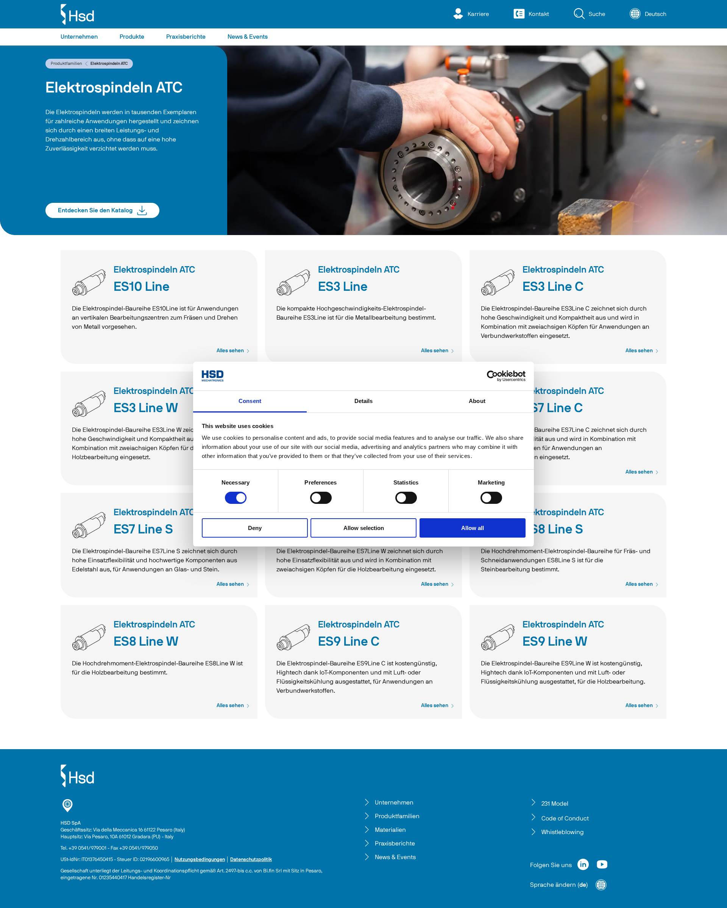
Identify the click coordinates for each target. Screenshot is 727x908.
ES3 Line (343, 287)
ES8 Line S (553, 529)
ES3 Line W (146, 408)
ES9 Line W (555, 641)
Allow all (472, 528)
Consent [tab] (250, 401)
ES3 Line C (553, 287)
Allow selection (363, 528)
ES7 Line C (553, 408)
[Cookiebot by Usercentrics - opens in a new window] (492, 376)
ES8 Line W (146, 641)
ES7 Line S (143, 529)
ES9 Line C (348, 641)
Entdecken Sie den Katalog (95, 210)
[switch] (321, 498)
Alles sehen (230, 350)
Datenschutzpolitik (251, 859)
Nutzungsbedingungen (200, 859)
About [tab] (477, 401)
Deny (255, 528)
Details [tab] (363, 401)
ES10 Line (142, 287)
